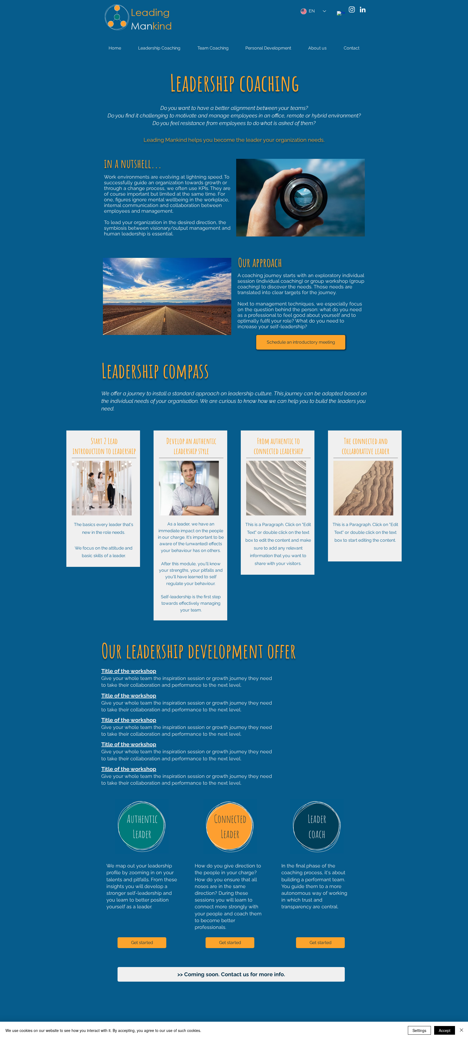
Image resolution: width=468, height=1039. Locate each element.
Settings (419, 1030)
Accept (444, 1030)
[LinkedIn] (363, 9)
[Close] (461, 1030)
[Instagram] (352, 9)
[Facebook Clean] (341, 15)
